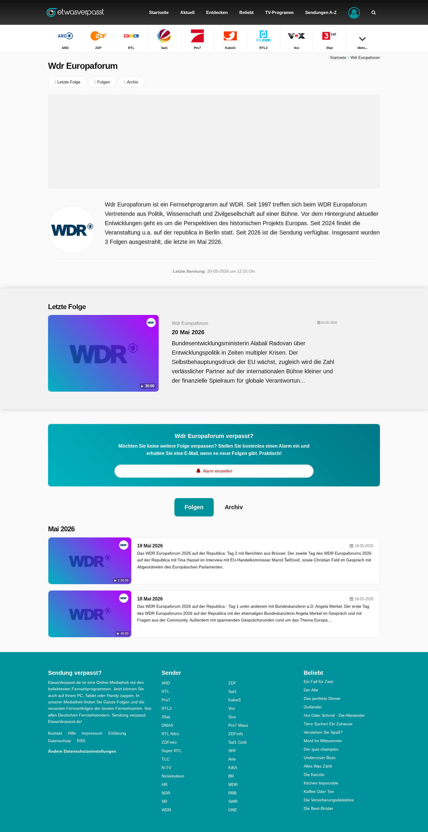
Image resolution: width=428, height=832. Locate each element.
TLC (165, 759)
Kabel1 (234, 700)
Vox (231, 708)
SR (164, 801)
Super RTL (172, 750)
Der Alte (311, 690)
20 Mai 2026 (188, 332)
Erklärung (117, 733)
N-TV (166, 767)
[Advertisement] (214, 141)
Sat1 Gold (237, 742)
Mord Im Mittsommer (323, 740)
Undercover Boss (319, 757)
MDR (233, 784)
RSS (81, 740)
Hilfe (72, 733)
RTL (165, 691)
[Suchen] (373, 12)
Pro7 (166, 700)
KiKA (232, 767)
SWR (233, 801)
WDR (166, 810)
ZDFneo (169, 742)
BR (231, 776)
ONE (232, 810)
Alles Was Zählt (318, 766)
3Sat (166, 716)
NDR (166, 793)
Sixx (232, 716)
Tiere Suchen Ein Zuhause (328, 723)
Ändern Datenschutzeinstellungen (82, 751)
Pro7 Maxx (238, 725)
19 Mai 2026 (150, 545)
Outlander (313, 707)
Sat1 (232, 691)
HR (164, 784)
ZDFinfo (235, 733)
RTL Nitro (170, 733)
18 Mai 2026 (150, 598)
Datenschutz (59, 740)
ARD (166, 683)
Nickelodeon (173, 776)
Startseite (338, 57)
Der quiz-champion (321, 749)
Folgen (194, 507)
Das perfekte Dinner (322, 698)
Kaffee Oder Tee (319, 791)
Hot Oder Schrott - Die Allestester (334, 715)
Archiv (234, 507)
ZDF (232, 683)
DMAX (167, 725)
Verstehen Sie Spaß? (323, 732)
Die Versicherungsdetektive (329, 800)
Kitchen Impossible (321, 783)
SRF (232, 750)
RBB (232, 793)
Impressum (92, 733)
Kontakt (55, 733)
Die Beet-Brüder (318, 808)
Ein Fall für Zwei (318, 681)
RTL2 (167, 708)
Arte (232, 759)
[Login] (354, 12)
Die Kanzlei (314, 774)
